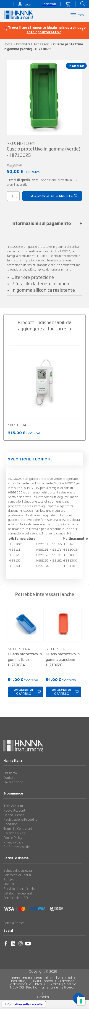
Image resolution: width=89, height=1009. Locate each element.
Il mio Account (13, 805)
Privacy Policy (13, 842)
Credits (43, 997)
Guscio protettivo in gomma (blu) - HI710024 (25, 659)
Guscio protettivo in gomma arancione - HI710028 (63, 659)
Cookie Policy (12, 837)
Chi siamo (10, 773)
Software (10, 879)
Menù (82, 15)
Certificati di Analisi (17, 875)
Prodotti (23, 44)
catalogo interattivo (44, 32)
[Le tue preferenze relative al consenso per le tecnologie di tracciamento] (81, 1001)
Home (8, 44)
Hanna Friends (13, 814)
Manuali (9, 884)
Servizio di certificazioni (20, 888)
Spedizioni (10, 824)
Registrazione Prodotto (20, 819)
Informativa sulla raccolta (24, 1004)
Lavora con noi (13, 782)
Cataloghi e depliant (17, 893)
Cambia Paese (13, 922)
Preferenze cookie (16, 846)
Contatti (9, 777)
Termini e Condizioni (17, 828)
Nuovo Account (14, 810)
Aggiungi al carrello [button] (24, 691)
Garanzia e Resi (14, 833)
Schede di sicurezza (17, 870)
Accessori (42, 44)
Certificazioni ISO (15, 897)
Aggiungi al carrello (52, 195)
